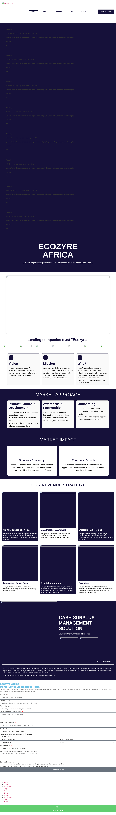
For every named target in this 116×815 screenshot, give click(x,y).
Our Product (8, 786)
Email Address (5, 700)
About (6, 784)
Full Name (3, 694)
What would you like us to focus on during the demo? (18, 751)
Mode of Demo (5, 745)
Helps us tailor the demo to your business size (16, 734)
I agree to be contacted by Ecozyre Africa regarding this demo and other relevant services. (33, 764)
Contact (6, 791)
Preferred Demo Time (65, 739)
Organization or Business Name (11, 711)
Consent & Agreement (7, 762)
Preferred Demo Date (7, 739)
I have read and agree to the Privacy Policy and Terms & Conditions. (25, 766)
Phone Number (5, 706)
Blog (5, 789)
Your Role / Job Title (7, 722)
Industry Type (5, 728)
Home (6, 782)
